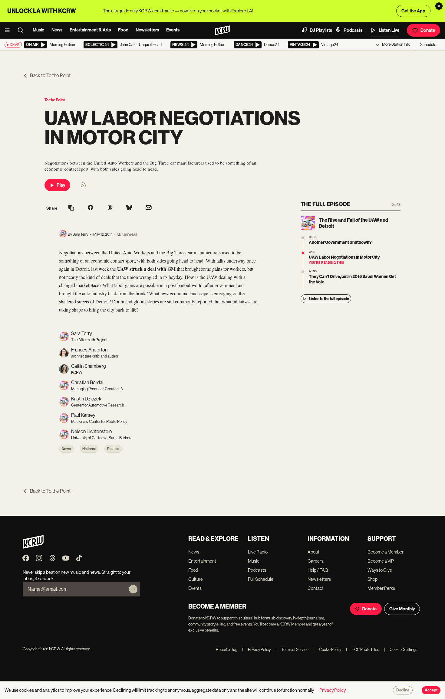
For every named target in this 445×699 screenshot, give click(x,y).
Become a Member (386, 551)
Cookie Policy (327, 649)
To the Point (54, 100)
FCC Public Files (362, 649)
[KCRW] (33, 547)
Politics (113, 449)
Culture (195, 579)
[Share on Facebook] (90, 208)
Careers (315, 560)
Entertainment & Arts (90, 30)
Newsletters (147, 30)
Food (123, 30)
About (313, 551)
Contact (316, 588)
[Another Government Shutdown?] (303, 238)
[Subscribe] (133, 589)
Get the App (413, 11)
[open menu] (9, 30)
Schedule (428, 44)
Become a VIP (381, 560)
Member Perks (381, 588)
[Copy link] (71, 208)
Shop (372, 579)
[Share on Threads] (110, 208)
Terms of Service (291, 649)
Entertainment (202, 560)
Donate (427, 30)
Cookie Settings (403, 649)
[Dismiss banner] (439, 6)
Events (173, 30)
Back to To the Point (50, 75)
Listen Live (389, 30)
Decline (402, 690)
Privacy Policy (256, 649)
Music (38, 30)
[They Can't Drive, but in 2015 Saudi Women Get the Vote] (303, 272)
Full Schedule (260, 579)
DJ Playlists (321, 30)
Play (61, 185)
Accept (431, 690)
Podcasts (353, 30)
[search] (22, 30)
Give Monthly (402, 609)
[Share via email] (149, 208)
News (56, 30)
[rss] (83, 186)
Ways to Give (380, 570)
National (89, 449)
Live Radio (258, 551)
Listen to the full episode (329, 298)
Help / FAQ (318, 570)
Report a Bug (226, 649)
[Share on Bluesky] (129, 208)
